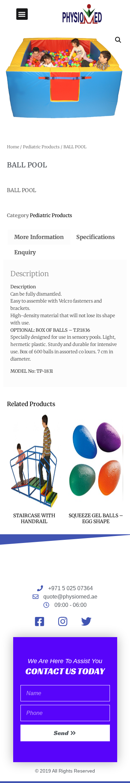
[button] (22, 14)
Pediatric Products (41, 146)
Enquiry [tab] (25, 252)
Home (13, 146)
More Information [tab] (39, 236)
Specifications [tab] (95, 236)
